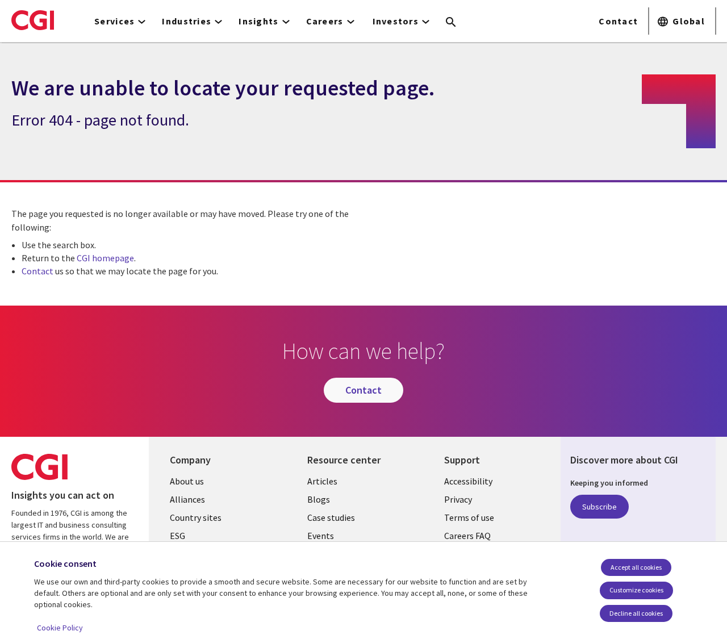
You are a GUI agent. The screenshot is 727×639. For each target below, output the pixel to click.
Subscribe (599, 507)
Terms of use (469, 517)
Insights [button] (258, 21)
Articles (322, 481)
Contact (618, 21)
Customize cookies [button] (636, 590)
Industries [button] (186, 21)
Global (688, 21)
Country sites (196, 517)
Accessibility (468, 481)
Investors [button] (396, 21)
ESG (177, 535)
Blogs (318, 499)
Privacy (458, 499)
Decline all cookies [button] (636, 613)
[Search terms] (451, 23)
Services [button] (114, 21)
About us (187, 481)
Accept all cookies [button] (636, 567)
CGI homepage (105, 258)
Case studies (331, 517)
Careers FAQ (467, 535)
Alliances (187, 499)
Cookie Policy (60, 628)
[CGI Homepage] (32, 20)
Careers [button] (325, 21)
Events (320, 535)
